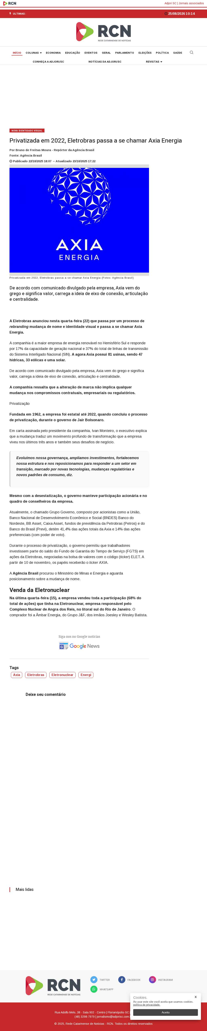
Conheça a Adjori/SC (48, 62)
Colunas (32, 53)
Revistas (152, 62)
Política (162, 53)
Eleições (145, 53)
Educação (72, 53)
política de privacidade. (146, 1004)
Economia (53, 53)
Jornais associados (191, 3)
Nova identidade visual (27, 130)
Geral (106, 53)
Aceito (166, 1012)
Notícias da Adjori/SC (105, 62)
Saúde (177, 53)
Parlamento (124, 53)
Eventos (90, 53)
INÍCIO (17, 53)
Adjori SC (170, 3)
